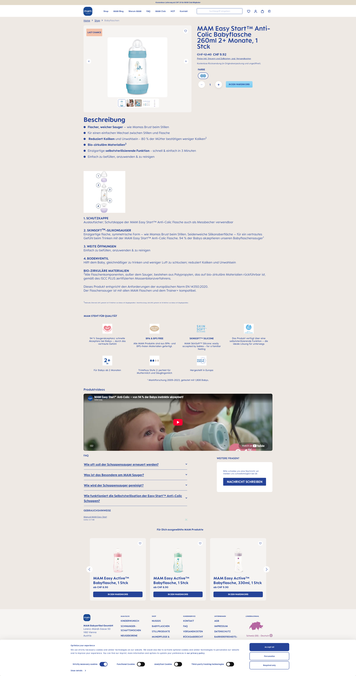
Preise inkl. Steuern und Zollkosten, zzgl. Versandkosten (224, 58)
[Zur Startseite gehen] (87, 11)
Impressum (221, 626)
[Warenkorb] (262, 11)
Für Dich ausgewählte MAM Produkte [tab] (180, 529)
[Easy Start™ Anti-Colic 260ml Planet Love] (137, 67)
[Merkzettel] (248, 11)
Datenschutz (222, 631)
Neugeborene (129, 635)
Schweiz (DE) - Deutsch (258, 635)
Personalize (269, 656)
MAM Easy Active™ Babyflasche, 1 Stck (111, 580)
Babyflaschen (161, 626)
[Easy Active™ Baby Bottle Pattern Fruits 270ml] (118, 560)
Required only (269, 665)
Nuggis (156, 620)
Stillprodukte (161, 631)
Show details (76, 670)
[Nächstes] (186, 61)
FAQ (185, 626)
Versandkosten (193, 631)
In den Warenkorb (239, 84)
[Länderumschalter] (270, 11)
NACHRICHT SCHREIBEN (244, 482)
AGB (216, 620)
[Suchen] (239, 11)
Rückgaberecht (193, 636)
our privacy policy (196, 653)
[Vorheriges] (88, 61)
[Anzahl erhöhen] (218, 84)
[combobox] (219, 11)
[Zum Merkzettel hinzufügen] (185, 31)
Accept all (269, 647)
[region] (137, 68)
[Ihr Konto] (255, 11)
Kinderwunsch (130, 620)
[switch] (141, 664)
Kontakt (188, 620)
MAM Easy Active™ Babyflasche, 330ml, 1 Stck (237, 580)
